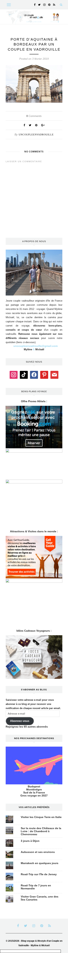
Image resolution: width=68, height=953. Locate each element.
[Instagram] (14, 374)
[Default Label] (24, 374)
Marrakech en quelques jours (39, 863)
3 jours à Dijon (30, 840)
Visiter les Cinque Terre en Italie (41, 817)
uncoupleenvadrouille (36, 134)
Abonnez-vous (19, 720)
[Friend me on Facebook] (34, 374)
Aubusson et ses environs (38, 851)
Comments (34, 115)
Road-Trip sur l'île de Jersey (39, 874)
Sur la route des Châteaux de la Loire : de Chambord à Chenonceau (41, 831)
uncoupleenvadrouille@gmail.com (35, 345)
